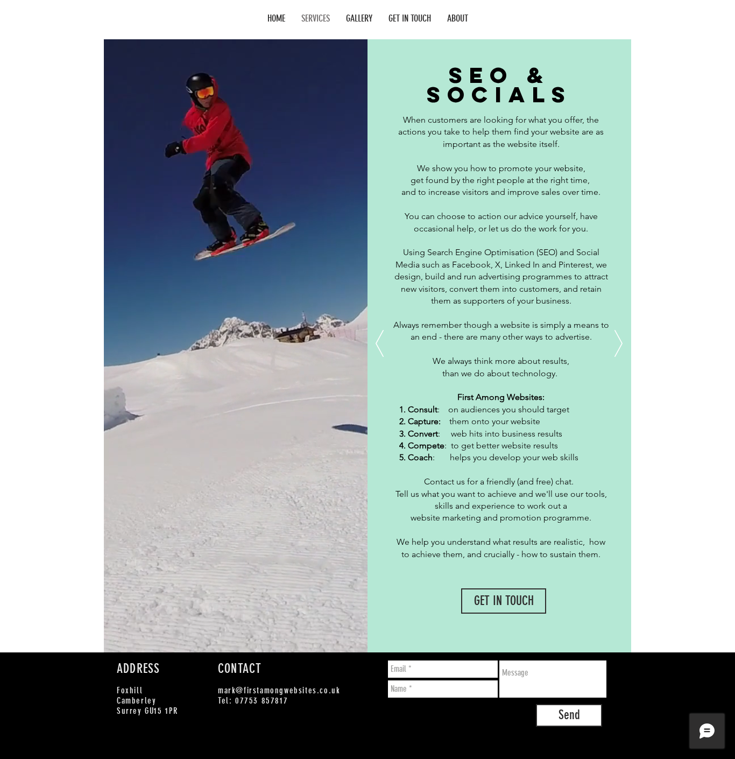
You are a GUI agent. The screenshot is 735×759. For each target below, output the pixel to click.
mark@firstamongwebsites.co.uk (279, 690)
